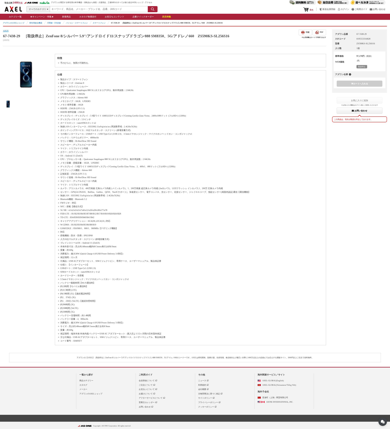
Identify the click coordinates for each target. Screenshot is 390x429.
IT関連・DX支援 (54, 23)
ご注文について (146, 385)
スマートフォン (99, 23)
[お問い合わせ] (377, 9)
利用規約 (202, 385)
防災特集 (166, 17)
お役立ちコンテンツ (114, 17)
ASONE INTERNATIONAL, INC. (279, 402)
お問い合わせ (360, 110)
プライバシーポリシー (208, 402)
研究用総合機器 (35, 23)
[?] (350, 74)
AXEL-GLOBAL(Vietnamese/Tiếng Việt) (279, 385)
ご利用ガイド (145, 374)
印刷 (307, 32)
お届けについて (146, 394)
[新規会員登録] (327, 9)
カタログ (83, 385)
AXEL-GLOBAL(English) (273, 380)
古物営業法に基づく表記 (209, 394)
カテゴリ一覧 (15, 17)
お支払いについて (147, 389)
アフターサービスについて (151, 398)
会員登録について (147, 380)
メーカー (83, 389)
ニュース (202, 380)
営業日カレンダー (147, 402)
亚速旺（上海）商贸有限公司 (275, 397)
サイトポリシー (205, 398)
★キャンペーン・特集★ (42, 17)
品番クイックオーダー (143, 17)
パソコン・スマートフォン (77, 23)
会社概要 (202, 389)
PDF (321, 32)
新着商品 (66, 17)
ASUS (6, 31)
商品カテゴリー (86, 380)
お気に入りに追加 (359, 100)
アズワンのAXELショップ (13, 23)
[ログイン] (343, 9)
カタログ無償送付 (87, 17)
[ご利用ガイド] (359, 9)
